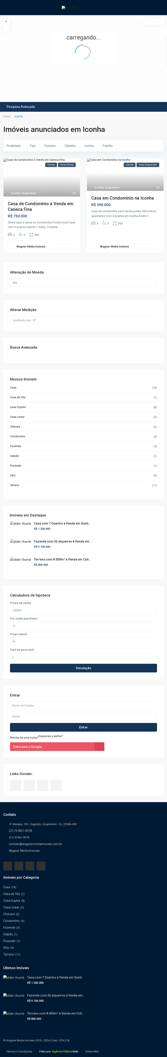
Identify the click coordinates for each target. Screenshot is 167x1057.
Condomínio (17, 436)
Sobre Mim (92, 1051)
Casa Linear (17, 416)
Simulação (83, 668)
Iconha (15, 193)
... (59, 227)
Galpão (14, 455)
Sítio (13, 475)
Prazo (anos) (18, 634)
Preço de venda (20, 603)
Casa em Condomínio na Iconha (122, 198)
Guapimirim (28, 193)
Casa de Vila (17, 397)
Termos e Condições (19, 1051)
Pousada (15, 465)
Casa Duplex (18, 407)
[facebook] (15, 785)
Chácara (15, 426)
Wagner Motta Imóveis (24, 850)
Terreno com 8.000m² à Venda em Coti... (62, 559)
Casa (13, 387)
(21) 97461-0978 (20, 830)
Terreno (14, 485)
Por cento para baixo (23, 618)
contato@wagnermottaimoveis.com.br (35, 844)
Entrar (83, 727)
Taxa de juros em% (22, 649)
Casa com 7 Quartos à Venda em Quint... (62, 523)
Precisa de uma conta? (24, 737)
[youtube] (42, 785)
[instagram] (56, 785)
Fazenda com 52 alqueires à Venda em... (63, 541)
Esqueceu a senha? (50, 736)
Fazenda (15, 446)
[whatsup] (29, 785)
